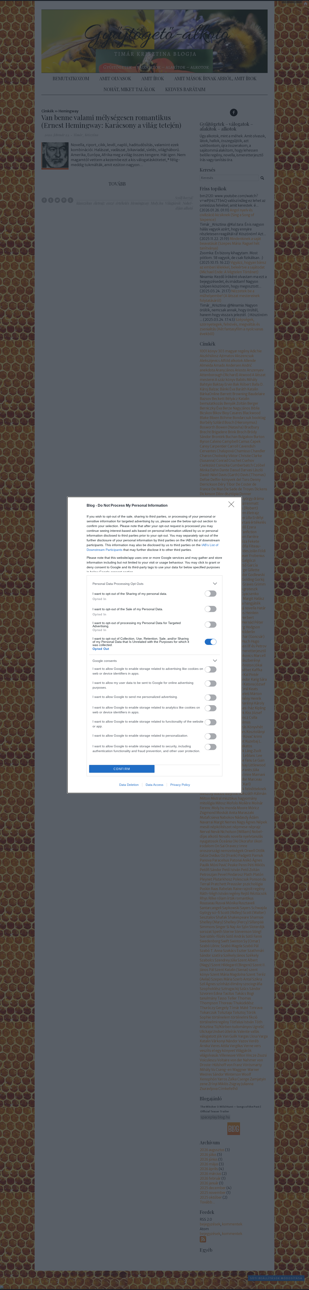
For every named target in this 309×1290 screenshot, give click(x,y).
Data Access (154, 785)
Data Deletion (129, 785)
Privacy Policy (180, 785)
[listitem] (154, 583)
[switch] (210, 594)
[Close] (232, 505)
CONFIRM (122, 769)
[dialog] (154, 645)
